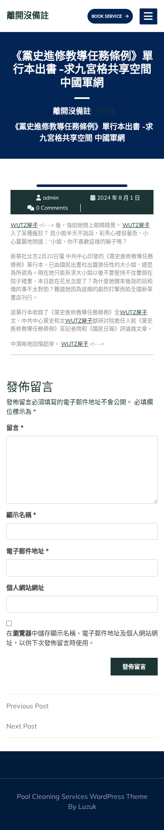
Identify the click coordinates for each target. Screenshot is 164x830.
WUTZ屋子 (24, 225)
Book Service (107, 16)
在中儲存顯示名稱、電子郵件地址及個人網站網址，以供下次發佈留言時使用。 (82, 638)
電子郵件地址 (27, 551)
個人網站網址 (25, 588)
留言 (15, 428)
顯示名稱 (21, 515)
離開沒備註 (28, 15)
